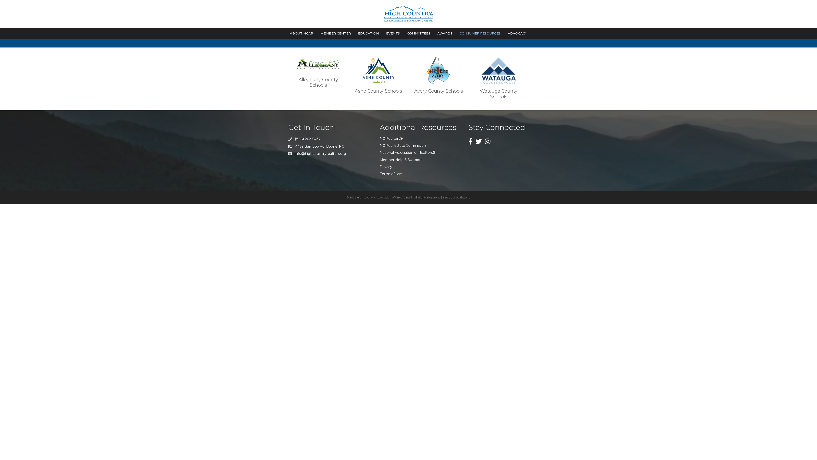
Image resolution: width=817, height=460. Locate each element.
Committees (418, 33)
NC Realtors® (391, 139)
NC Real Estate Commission (403, 146)
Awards (444, 33)
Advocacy (517, 33)
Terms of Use (391, 174)
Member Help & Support (401, 160)
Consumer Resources (480, 33)
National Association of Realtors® (408, 153)
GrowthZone (461, 197)
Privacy (386, 167)
